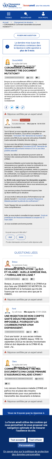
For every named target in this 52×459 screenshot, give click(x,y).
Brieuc (14, 262)
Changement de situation (14, 77)
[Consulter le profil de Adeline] (7, 124)
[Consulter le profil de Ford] (7, 312)
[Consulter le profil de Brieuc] (7, 265)
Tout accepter (18, 440)
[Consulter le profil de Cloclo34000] (7, 64)
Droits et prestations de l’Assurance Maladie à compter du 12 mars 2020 (25, 217)
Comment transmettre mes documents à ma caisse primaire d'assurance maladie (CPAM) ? (25, 371)
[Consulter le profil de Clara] (7, 365)
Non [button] (22, 238)
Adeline (15, 120)
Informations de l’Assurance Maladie (18, 378)
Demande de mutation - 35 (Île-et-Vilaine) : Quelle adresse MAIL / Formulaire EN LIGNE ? (25, 272)
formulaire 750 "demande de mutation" (28, 136)
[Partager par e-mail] (17, 107)
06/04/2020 (36, 124)
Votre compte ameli (12, 279)
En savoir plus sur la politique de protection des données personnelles (26, 453)
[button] (26, 10)
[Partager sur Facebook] (6, 107)
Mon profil (43, 18)
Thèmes (8, 18)
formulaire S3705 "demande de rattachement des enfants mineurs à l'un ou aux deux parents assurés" (25, 148)
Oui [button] (12, 237)
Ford (14, 309)
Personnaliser (26, 445)
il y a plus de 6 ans (18, 124)
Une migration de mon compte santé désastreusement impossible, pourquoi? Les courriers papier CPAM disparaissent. (24, 322)
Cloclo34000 (17, 60)
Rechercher (26, 18)
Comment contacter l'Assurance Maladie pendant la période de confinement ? (23, 200)
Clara (14, 361)
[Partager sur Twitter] (12, 107)
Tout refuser (35, 440)
